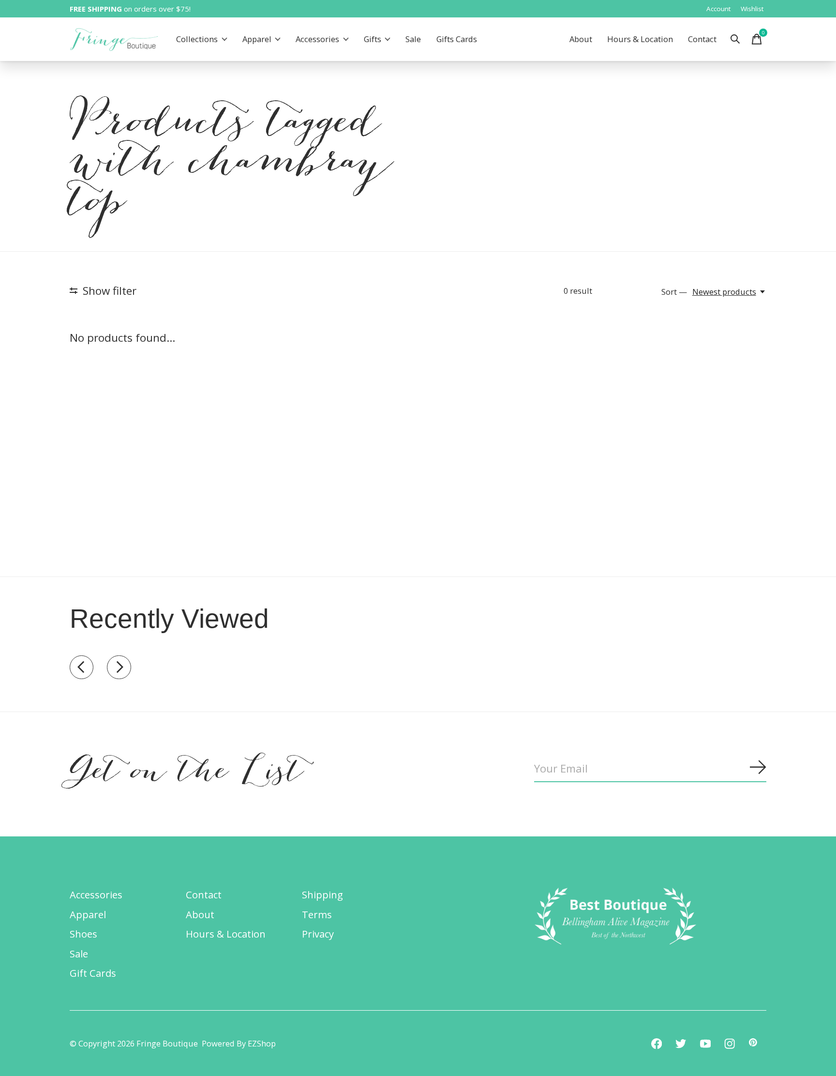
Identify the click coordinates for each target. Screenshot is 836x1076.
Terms (317, 914)
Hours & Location (640, 39)
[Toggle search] (735, 39)
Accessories (317, 39)
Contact (702, 39)
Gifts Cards (456, 39)
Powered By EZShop (239, 1043)
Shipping (322, 894)
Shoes (83, 933)
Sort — (674, 291)
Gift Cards (93, 973)
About (580, 39)
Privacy (318, 933)
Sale (413, 39)
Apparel (256, 39)
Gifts (372, 39)
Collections (197, 39)
